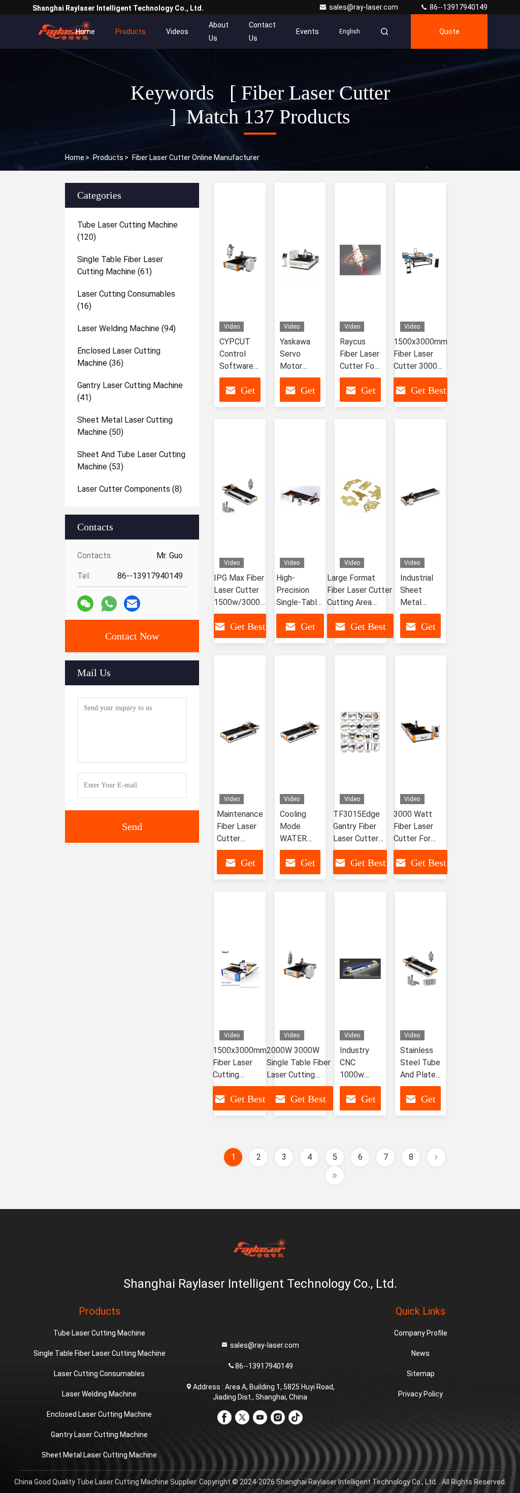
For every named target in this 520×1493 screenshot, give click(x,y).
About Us (219, 31)
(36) (118, 357)
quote (449, 31)
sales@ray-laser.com (364, 7)
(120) (127, 231)
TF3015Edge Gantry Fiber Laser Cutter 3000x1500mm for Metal (360, 838)
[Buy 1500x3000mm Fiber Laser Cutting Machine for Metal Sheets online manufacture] (240, 968)
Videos (177, 31)
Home (85, 31)
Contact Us (262, 31)
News (420, 1353)
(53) (131, 460)
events (307, 31)
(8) (129, 489)
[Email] (132, 603)
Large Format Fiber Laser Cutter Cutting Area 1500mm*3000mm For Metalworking (360, 602)
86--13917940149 (458, 7)
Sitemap (421, 1374)
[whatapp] (109, 603)
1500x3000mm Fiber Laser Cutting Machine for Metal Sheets (240, 1074)
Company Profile (420, 1333)
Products (130, 31)
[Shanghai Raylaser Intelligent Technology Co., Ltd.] (64, 31)
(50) (125, 426)
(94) (126, 328)
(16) (126, 300)
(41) (130, 391)
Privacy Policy (420, 1394)
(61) (120, 265)
